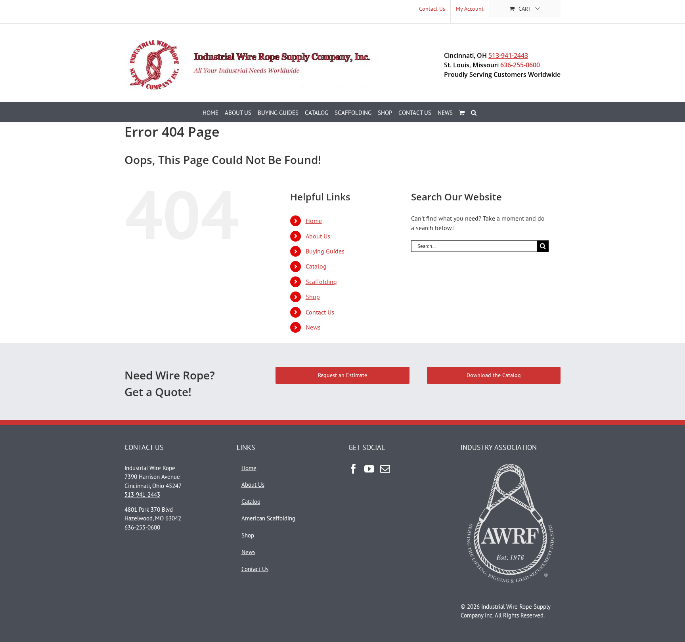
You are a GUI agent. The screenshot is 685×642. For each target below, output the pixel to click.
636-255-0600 (520, 65)
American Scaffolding (268, 518)
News (313, 327)
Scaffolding (321, 282)
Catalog (316, 266)
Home (314, 221)
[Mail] (385, 469)
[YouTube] (369, 469)
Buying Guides (325, 251)
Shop (313, 297)
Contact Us (320, 312)
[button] (473, 112)
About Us (318, 236)
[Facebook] (353, 469)
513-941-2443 (508, 55)
